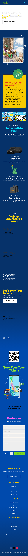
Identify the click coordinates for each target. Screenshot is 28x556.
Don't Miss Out (12, 13)
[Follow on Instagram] (17, 548)
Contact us (20, 453)
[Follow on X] (14, 548)
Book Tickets (10, 301)
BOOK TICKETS (9, 22)
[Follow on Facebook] (11, 548)
